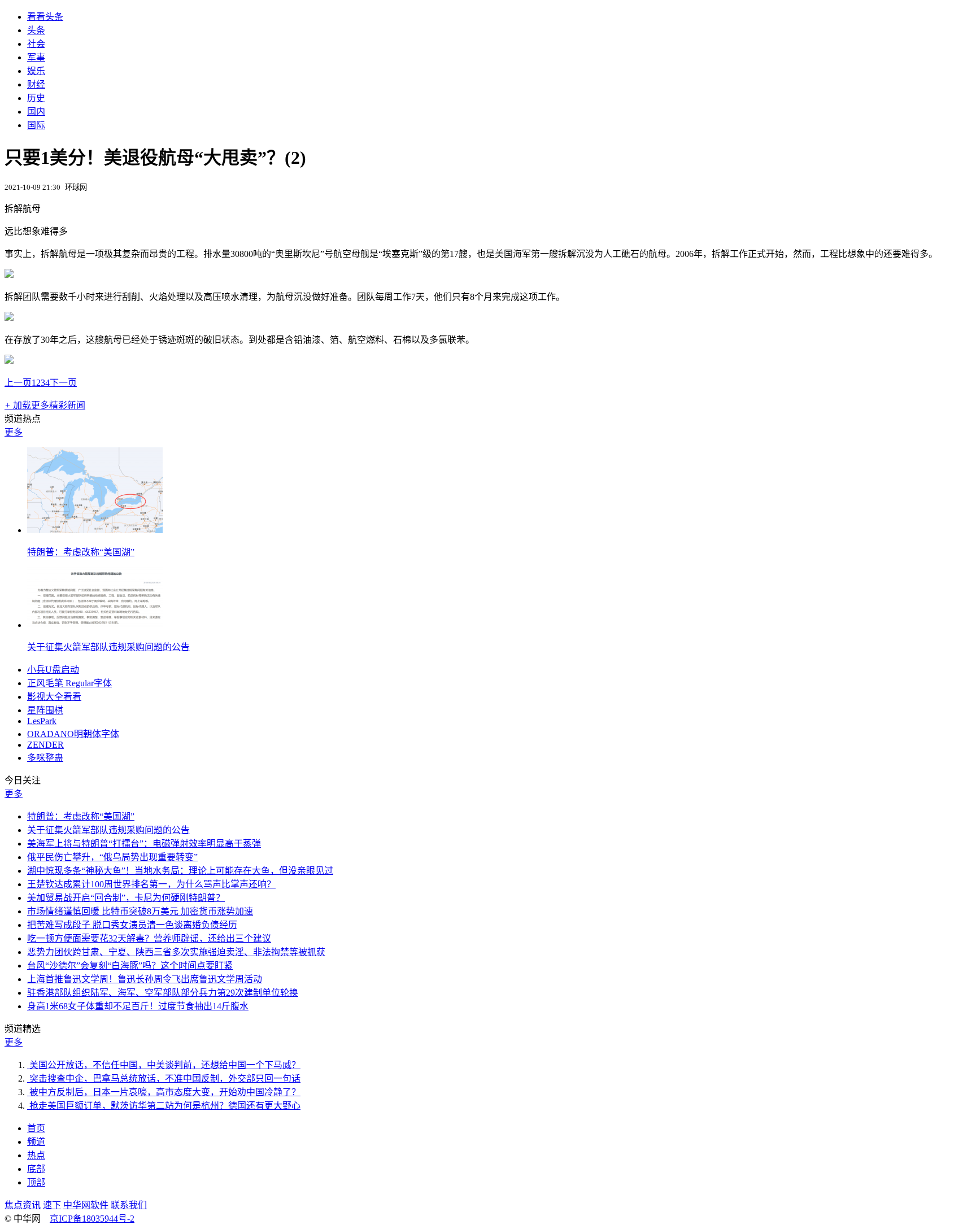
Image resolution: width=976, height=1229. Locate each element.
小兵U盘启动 (53, 669)
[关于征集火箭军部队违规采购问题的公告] (95, 625)
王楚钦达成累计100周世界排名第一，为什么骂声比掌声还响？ (151, 884)
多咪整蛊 (45, 757)
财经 (36, 84)
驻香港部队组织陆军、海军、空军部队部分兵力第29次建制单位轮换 (162, 992)
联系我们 (129, 1205)
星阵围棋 (45, 710)
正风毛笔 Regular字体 (69, 683)
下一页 (63, 382)
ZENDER (45, 744)
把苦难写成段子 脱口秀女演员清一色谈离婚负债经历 (132, 925)
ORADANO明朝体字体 (73, 734)
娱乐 (36, 71)
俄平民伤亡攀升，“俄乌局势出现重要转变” (112, 857)
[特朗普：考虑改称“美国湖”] (95, 530)
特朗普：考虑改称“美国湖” (80, 552)
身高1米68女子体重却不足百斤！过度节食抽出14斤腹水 (138, 1006)
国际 (36, 125)
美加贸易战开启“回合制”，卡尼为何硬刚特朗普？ (126, 898)
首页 (36, 1128)
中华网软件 (85, 1205)
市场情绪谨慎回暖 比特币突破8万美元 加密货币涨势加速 (140, 911)
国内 (36, 111)
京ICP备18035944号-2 (92, 1218)
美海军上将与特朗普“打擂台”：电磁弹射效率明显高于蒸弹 (144, 843)
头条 (36, 30)
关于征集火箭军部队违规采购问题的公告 (108, 647)
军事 (36, 57)
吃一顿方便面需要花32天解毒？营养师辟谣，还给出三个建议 (149, 938)
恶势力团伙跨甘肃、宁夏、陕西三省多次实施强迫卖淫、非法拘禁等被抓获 (176, 952)
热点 (36, 1155)
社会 (36, 44)
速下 (52, 1205)
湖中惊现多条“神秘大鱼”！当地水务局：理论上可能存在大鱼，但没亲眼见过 (180, 870)
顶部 (36, 1182)
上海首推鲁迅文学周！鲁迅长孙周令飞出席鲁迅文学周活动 (144, 979)
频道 (36, 1142)
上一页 (18, 382)
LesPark (41, 721)
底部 (36, 1169)
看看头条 (45, 16)
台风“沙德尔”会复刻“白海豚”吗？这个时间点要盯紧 (130, 965)
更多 (14, 432)
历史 (36, 98)
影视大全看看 (54, 696)
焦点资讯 (23, 1205)
